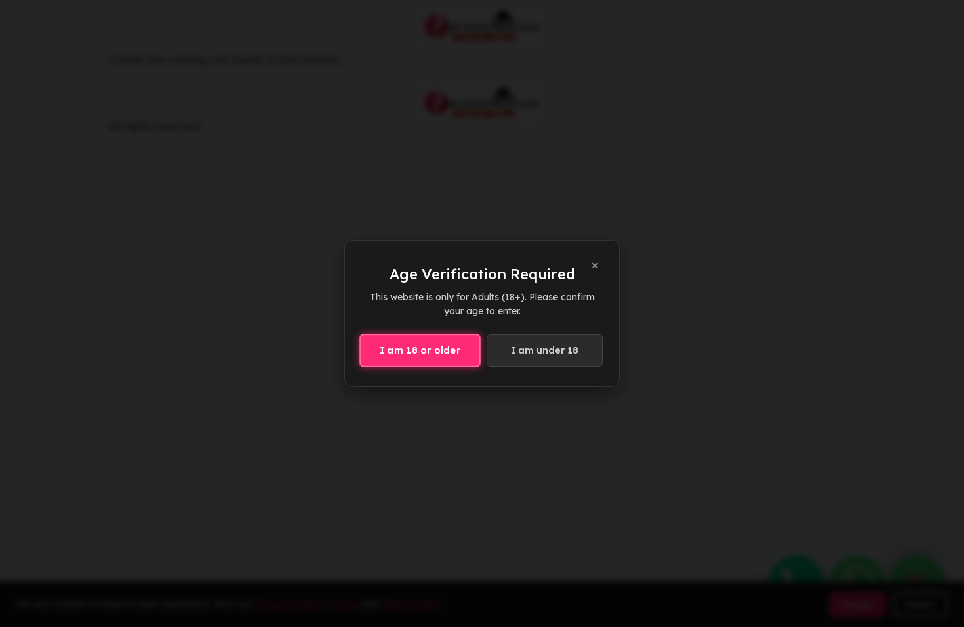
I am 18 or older (420, 350)
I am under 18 (544, 350)
